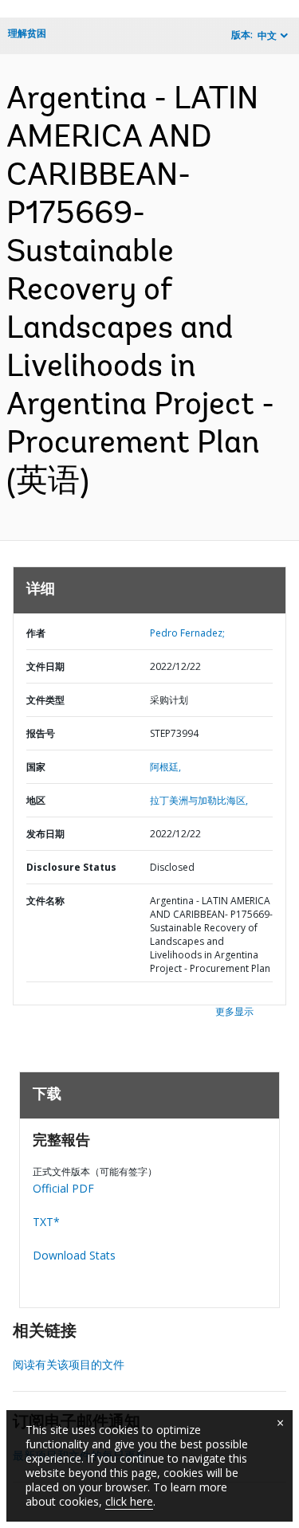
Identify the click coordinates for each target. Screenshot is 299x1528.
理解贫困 (27, 33)
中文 (267, 35)
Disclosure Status (71, 867)
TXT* (46, 1221)
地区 (35, 800)
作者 (35, 633)
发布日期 (45, 833)
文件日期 (45, 666)
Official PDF (63, 1188)
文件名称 (45, 900)
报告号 (40, 733)
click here (129, 1501)
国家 (35, 767)
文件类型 (45, 700)
